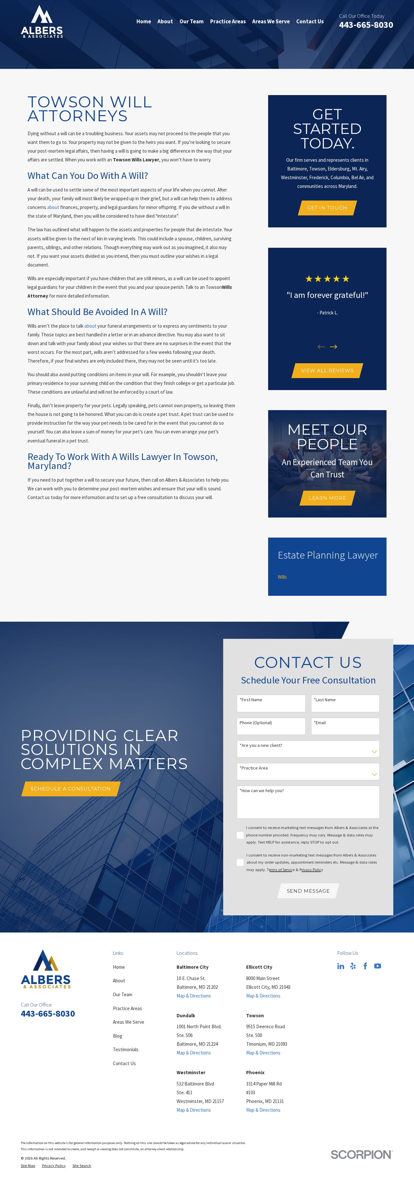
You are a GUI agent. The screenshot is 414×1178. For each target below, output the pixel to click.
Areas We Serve (128, 1022)
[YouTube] (377, 966)
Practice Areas (127, 1008)
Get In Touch (327, 208)
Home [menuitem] (143, 21)
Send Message (308, 891)
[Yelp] (353, 966)
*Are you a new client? (261, 745)
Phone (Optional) (256, 722)
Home (119, 967)
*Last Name (325, 700)
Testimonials (125, 1049)
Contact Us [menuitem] (310, 21)
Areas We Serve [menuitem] (271, 21)
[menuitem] (282, 577)
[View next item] (333, 347)
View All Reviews (327, 370)
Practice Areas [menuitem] (228, 21)
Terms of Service (281, 869)
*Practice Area (254, 768)
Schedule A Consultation (71, 789)
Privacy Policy (311, 869)
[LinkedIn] (340, 966)
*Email (320, 722)
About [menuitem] (165, 21)
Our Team (122, 994)
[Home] (42, 21)
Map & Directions (194, 996)
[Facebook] (365, 966)
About (119, 980)
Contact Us (124, 1063)
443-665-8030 (366, 24)
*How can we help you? (262, 790)
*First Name (251, 700)
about (53, 207)
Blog (117, 1036)
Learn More (327, 498)
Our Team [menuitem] (192, 21)
